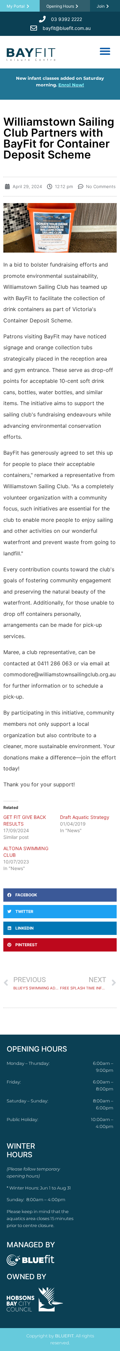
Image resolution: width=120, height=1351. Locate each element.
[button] (104, 51)
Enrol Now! (71, 84)
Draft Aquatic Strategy (84, 817)
